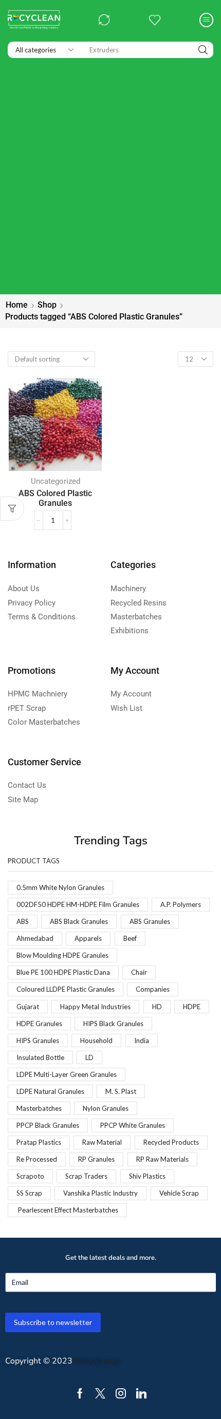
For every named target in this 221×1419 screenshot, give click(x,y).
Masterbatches (39, 1108)
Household (96, 1040)
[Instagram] (121, 1393)
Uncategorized (55, 481)
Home (17, 305)
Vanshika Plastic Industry (100, 1193)
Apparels (88, 938)
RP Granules (96, 1159)
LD (89, 1057)
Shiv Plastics (147, 1176)
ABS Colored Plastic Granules (55, 498)
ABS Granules (150, 921)
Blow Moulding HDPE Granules (62, 955)
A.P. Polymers (180, 904)
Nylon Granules (105, 1108)
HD (157, 1006)
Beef (130, 938)
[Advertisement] (110, 178)
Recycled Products (171, 1142)
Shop (47, 305)
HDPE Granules (39, 1023)
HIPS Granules (37, 1040)
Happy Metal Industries (95, 1006)
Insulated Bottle (40, 1057)
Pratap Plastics (38, 1142)
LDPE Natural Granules (50, 1091)
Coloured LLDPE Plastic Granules (65, 989)
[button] (104, 20)
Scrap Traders (86, 1176)
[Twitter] (100, 1393)
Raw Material (102, 1142)
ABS (22, 921)
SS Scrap (29, 1193)
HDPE (191, 1006)
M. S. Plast (120, 1091)
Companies (153, 989)
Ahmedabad (34, 938)
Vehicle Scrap (179, 1193)
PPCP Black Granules (47, 1125)
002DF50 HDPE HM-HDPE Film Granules (77, 904)
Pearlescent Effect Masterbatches (67, 1210)
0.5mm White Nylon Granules (60, 887)
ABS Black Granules (79, 921)
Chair (139, 972)
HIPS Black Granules (113, 1023)
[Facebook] (80, 1393)
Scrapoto (30, 1176)
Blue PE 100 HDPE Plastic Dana (63, 972)
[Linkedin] (141, 1393)
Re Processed (36, 1159)
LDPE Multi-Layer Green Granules (66, 1074)
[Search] (203, 50)
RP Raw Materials (162, 1159)
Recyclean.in (98, 1361)
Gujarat (27, 1006)
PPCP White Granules (132, 1125)
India (141, 1040)
